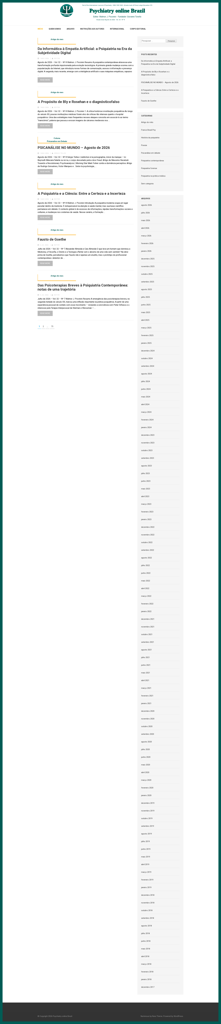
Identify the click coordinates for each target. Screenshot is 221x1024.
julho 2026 (145, 213)
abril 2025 (145, 320)
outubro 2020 (146, 726)
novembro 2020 (147, 719)
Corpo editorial (138, 29)
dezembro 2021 (147, 619)
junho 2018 (145, 941)
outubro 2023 (146, 450)
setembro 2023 (147, 458)
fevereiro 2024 (147, 420)
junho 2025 (145, 305)
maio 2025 (145, 312)
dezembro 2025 (147, 259)
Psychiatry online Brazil (62, 1016)
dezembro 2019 (147, 803)
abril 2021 (145, 680)
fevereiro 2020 (147, 788)
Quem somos (55, 29)
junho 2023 (145, 481)
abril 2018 (145, 956)
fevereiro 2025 (147, 335)
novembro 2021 (147, 627)
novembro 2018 (147, 903)
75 (52, 326)
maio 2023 (145, 489)
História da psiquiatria (150, 137)
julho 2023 (145, 473)
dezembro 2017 (147, 987)
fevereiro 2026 (147, 243)
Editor (57, 58)
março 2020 (146, 780)
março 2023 (146, 504)
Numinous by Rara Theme (151, 1016)
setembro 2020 (147, 734)
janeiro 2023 (146, 519)
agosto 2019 (146, 834)
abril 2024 (145, 404)
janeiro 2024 (146, 427)
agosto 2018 (146, 926)
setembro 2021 (147, 642)
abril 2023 (145, 496)
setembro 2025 (147, 282)
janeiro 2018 (146, 979)
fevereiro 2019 (147, 880)
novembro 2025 (147, 266)
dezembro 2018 (147, 895)
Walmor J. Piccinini (107, 16)
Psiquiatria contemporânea (152, 160)
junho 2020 (145, 757)
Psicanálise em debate (150, 153)
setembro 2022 (147, 550)
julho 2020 (145, 749)
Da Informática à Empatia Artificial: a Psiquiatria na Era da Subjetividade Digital (85, 51)
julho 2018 (145, 933)
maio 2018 (145, 949)
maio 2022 (145, 581)
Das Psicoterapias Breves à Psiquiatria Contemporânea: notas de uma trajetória (83, 287)
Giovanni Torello (134, 16)
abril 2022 (145, 588)
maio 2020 (145, 765)
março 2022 (146, 596)
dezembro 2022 (147, 527)
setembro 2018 (147, 918)
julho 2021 (145, 657)
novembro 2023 (147, 443)
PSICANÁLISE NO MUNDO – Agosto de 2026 (74, 148)
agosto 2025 (146, 289)
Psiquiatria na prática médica (153, 176)
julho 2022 (145, 565)
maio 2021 (145, 673)
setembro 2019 (147, 826)
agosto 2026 (146, 205)
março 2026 (146, 236)
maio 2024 (145, 397)
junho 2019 (145, 849)
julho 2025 (145, 297)
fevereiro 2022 (147, 604)
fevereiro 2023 (147, 512)
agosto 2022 (146, 558)
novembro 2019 (147, 811)
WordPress (178, 1016)
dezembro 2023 (147, 435)
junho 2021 (145, 665)
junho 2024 (145, 389)
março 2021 (146, 688)
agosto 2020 (146, 742)
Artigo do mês (147, 122)
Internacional (117, 29)
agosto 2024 (146, 374)
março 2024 (146, 412)
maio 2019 (145, 857)
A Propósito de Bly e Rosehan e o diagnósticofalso (78, 102)
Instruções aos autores (92, 29)
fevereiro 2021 (147, 696)
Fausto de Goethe (52, 239)
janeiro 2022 (146, 611)
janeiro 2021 (146, 703)
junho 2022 (145, 573)
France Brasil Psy (148, 130)
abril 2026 (145, 228)
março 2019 (146, 872)
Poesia (144, 145)
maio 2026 (145, 220)
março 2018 (146, 964)
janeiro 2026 (146, 251)
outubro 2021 (146, 634)
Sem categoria (147, 183)
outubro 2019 (146, 818)
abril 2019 (145, 864)
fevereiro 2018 (147, 972)
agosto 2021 (146, 650)
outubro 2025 (146, 274)
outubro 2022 (146, 542)
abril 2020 (145, 772)
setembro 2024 (147, 366)
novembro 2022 (147, 535)
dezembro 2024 (147, 351)
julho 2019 (145, 841)
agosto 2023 (146, 466)
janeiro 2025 (146, 343)
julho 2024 (145, 381)
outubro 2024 (146, 358)
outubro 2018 (146, 910)
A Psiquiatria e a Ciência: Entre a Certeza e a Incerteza (81, 194)
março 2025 (146, 328)
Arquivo (70, 29)
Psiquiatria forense (149, 168)
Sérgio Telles (60, 153)
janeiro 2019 (146, 887)
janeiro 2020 (146, 795)
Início (40, 29)
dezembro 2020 (147, 711)
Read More (45, 80)
